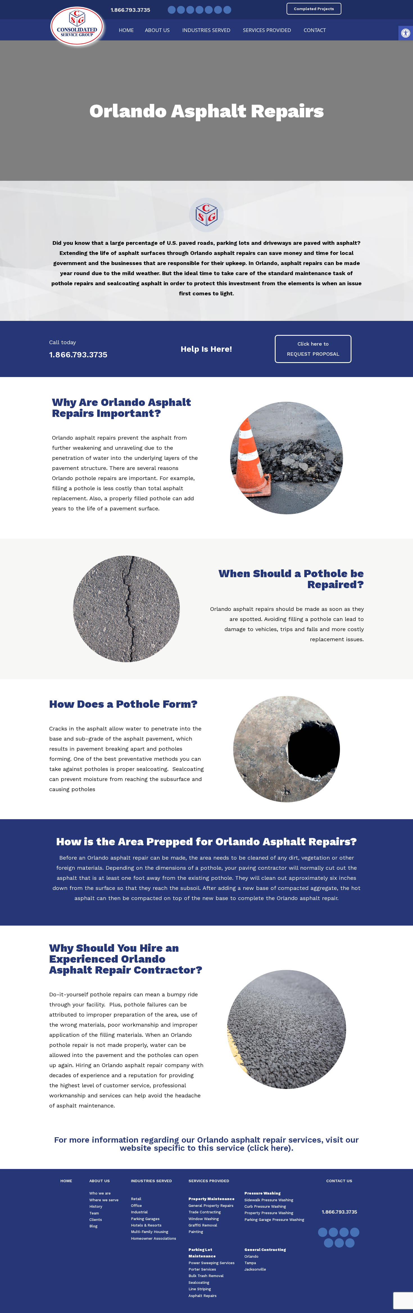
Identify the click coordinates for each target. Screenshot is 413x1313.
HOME (66, 1181)
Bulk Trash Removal (206, 1276)
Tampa (250, 1263)
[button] (405, 33)
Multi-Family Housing (149, 1232)
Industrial (139, 1212)
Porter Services (202, 1269)
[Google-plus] (322, 1232)
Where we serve (104, 1200)
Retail (136, 1199)
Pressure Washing (262, 1193)
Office (136, 1206)
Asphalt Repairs (203, 1296)
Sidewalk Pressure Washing (268, 1200)
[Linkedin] (209, 10)
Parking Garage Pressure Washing (274, 1220)
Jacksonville (255, 1269)
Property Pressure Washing (268, 1213)
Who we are (100, 1193)
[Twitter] (181, 10)
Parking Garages (145, 1219)
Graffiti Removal (203, 1225)
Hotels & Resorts (146, 1225)
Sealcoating (199, 1282)
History (95, 1206)
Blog (93, 1226)
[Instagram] (218, 10)
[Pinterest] (199, 10)
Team (94, 1213)
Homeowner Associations (153, 1238)
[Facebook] (172, 10)
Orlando (251, 1256)
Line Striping (200, 1289)
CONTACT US (339, 1181)
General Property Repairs (211, 1206)
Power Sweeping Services (212, 1263)
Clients (95, 1220)
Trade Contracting (205, 1212)
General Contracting (265, 1250)
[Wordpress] (227, 10)
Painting (196, 1232)
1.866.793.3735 (130, 9)
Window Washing (204, 1219)
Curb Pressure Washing (265, 1206)
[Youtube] (190, 10)
